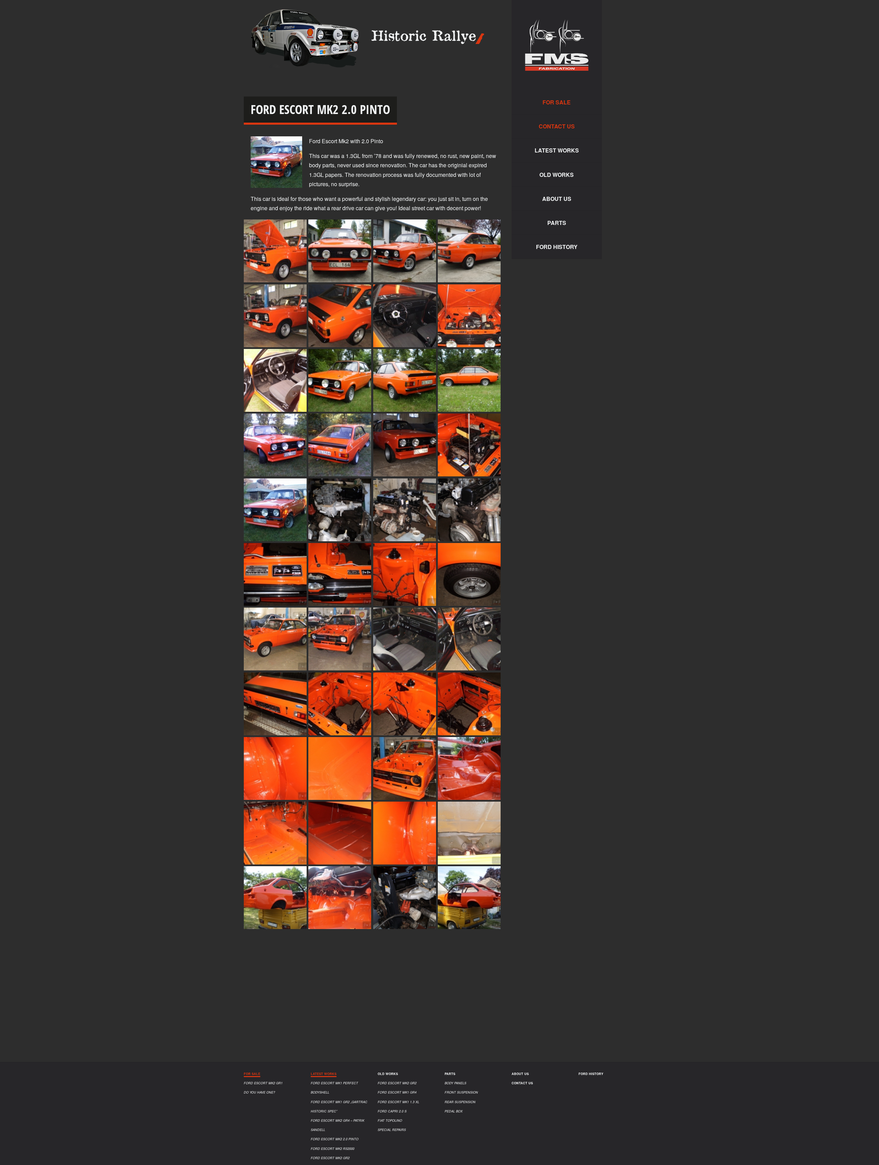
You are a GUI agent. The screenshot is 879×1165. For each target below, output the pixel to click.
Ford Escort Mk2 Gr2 (330, 1158)
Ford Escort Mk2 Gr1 (263, 1083)
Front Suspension (461, 1092)
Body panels (455, 1083)
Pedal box (454, 1111)
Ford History (557, 247)
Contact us (557, 126)
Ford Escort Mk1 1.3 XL (398, 1102)
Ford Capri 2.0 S (392, 1111)
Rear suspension (460, 1102)
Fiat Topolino (390, 1120)
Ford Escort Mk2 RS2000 (332, 1148)
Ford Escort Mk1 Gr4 (397, 1092)
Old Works (556, 175)
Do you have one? (259, 1092)
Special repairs (392, 1130)
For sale (557, 102)
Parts (556, 223)
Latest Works (557, 150)
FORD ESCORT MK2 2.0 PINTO (334, 1139)
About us (556, 199)
